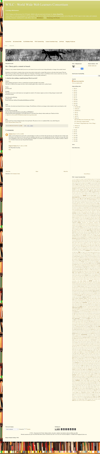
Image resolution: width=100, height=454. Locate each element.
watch (96, 393)
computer (79, 222)
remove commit (74, 343)
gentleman (75, 259)
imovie (88, 271)
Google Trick (86, 261)
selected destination (91, 356)
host (78, 267)
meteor (73, 303)
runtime (89, 348)
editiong (98, 243)
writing (80, 399)
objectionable (77, 318)
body (78, 207)
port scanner (97, 329)
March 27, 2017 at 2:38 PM (18, 134)
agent (91, 188)
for (98, 253)
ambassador (87, 191)
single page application (88, 360)
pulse (73, 337)
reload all (93, 342)
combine (77, 219)
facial (94, 250)
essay (10, 139)
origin (92, 321)
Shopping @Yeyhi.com (70, 41)
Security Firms (96, 352)
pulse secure (76, 337)
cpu (75, 227)
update (79, 384)
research (95, 343)
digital (73, 237)
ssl (89, 366)
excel (73, 249)
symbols (81, 370)
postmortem (77, 330)
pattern (92, 323)
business (81, 210)
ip (79, 276)
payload (95, 324)
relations (98, 341)
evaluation (94, 247)
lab (82, 287)
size (92, 360)
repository (89, 343)
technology (74, 374)
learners (90, 290)
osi (96, 321)
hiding (92, 265)
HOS (76, 267)
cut (81, 229)
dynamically (74, 243)
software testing (88, 362)
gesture (82, 259)
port (94, 329)
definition (92, 231)
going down (77, 261)
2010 (75, 141)
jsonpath (97, 284)
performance (96, 325)
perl (75, 326)
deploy (98, 233)
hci (90, 264)
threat (88, 377)
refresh (79, 341)
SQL (87, 366)
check (80, 215)
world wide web (89, 397)
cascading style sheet (87, 211)
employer (93, 245)
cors (79, 226)
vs (80, 392)
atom (88, 201)
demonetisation (77, 233)
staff (91, 366)
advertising (78, 188)
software (77, 362)
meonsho (80, 302)
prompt (76, 336)
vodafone (73, 392)
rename (82, 344)
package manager (95, 322)
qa (85, 337)
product (89, 333)
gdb (85, 257)
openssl (95, 319)
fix (81, 253)
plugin (75, 329)
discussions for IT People (81, 238)
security (92, 352)
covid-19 (92, 226)
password (87, 324)
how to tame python (78, 268)
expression (94, 249)
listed (97, 291)
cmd (75, 218)
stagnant (93, 366)
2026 (75, 88)
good (80, 261)
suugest (73, 370)
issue (94, 276)
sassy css (91, 349)
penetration (82, 325)
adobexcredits (93, 187)
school (73, 350)
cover (83, 226)
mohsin (91, 307)
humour (96, 268)
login (82, 294)
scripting (88, 350)
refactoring (74, 341)
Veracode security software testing (81, 386)
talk (92, 372)
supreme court (95, 369)
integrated (96, 273)
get (83, 259)
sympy (84, 370)
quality (88, 337)
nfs (93, 311)
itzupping (84, 280)
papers (82, 323)
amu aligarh (94, 191)
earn (79, 243)
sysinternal (87, 370)
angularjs (76, 193)
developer (84, 234)
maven (82, 301)
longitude (87, 294)
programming (84, 334)
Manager (85, 298)
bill (85, 206)
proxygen (92, 336)
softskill (73, 362)
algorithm (74, 189)
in (95, 271)
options (85, 321)
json (88, 285)
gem (89, 257)
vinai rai (80, 388)
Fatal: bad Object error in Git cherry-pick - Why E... (84, 119)
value (84, 385)
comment (75, 221)
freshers (75, 256)
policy (81, 329)
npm (94, 315)
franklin (85, 255)
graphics (97, 261)
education (73, 245)
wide (90, 396)
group (73, 263)
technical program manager (89, 373)
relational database (94, 341)
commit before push (84, 221)
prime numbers (76, 331)
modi (75, 306)
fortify (79, 255)
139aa (93, 180)
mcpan (85, 301)
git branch (91, 259)
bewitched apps (80, 206)
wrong (83, 399)
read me (93, 338)
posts (80, 330)
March (76, 118)
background (90, 203)
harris (89, 264)
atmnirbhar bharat (84, 201)
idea (82, 269)
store (82, 368)
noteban (84, 315)
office (94, 318)
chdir (97, 214)
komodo (77, 287)
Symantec (78, 370)
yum (82, 400)
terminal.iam (78, 376)
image (80, 271)
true (76, 381)
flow (89, 253)
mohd (80, 306)
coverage (85, 226)
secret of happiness (85, 352)
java (96, 280)
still (78, 368)
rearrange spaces (81, 340)
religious (87, 342)
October (76, 108)
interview (96, 275)
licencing (78, 291)
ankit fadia (88, 193)
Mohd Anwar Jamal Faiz (78, 81)
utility (97, 384)
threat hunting (92, 377)
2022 (75, 96)
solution (96, 364)
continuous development (94, 223)
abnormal (78, 183)
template (92, 374)
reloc (95, 342)
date (81, 230)
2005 (73, 181)
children (96, 215)
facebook (88, 250)
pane (80, 324)
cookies (89, 225)
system (90, 370)
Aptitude (78, 199)
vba (93, 385)
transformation (92, 380)
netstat (73, 311)
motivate (75, 309)
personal (81, 326)
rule (78, 348)
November (77, 106)
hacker (96, 263)
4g (89, 181)
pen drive (78, 325)
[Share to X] (30, 125)
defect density (78, 231)
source (75, 365)
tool (97, 378)
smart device (74, 361)
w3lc (93, 392)
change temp (96, 213)
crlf (88, 227)
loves (97, 294)
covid (90, 226)
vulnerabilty (88, 392)
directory (82, 237)
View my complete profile (77, 83)
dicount (88, 235)
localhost (95, 293)
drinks (90, 242)
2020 (75, 99)
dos (79, 239)
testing (91, 376)
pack (88, 322)
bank (73, 205)
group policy (76, 263)
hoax (97, 265)
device (78, 235)
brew (93, 207)
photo (97, 326)
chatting (95, 214)
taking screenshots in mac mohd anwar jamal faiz (80, 372)
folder (94, 253)
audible (96, 201)
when (79, 396)
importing (93, 271)
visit (73, 389)
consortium (80, 223)
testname (97, 376)
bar (74, 205)
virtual (86, 388)
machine (89, 295)
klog (99, 286)
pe (76, 325)
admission (73, 184)
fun (94, 256)
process (77, 333)
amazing (80, 191)
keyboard (75, 286)
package (90, 322)
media (91, 301)
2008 (75, 181)
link (89, 291)
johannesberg (78, 284)
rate (99, 337)
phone (92, 326)
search (75, 352)
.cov (74, 179)
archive (85, 199)
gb (83, 257)
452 (88, 181)
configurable (91, 222)
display (97, 238)
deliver (73, 233)
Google (82, 261)
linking (92, 291)
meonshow (84, 302)
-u (73, 179)
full (90, 256)
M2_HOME (77, 295)
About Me (11, 45)
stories (84, 368)
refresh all (82, 341)
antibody (78, 195)
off (86, 318)
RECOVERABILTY (94, 340)
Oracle (87, 321)
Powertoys (88, 330)
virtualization (90, 388)
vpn (79, 392)
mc (83, 301)
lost (91, 294)
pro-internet (97, 331)
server (73, 357)
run (82, 348)
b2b (87, 203)
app (80, 198)
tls (88, 378)
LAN (98, 287)
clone (95, 217)
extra (73, 250)
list (95, 291)
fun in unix (97, 256)
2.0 (99, 180)
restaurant (95, 345)
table (92, 370)
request (92, 344)
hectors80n (96, 264)
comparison (90, 221)
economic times (88, 243)
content (86, 223)
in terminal (97, 271)
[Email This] (27, 125)
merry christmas (92, 302)
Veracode (73, 386)
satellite (94, 349)
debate (85, 230)
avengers (98, 202)
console (77, 223)
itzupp (81, 280)
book (80, 207)
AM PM (77, 191)
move (80, 309)
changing (78, 214)
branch (85, 207)
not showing (77, 315)
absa (81, 183)
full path (92, 256)
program (73, 334)
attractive (90, 201)
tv (82, 381)
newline (89, 311)
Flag (83, 253)
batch (86, 205)
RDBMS (75, 338)
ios (77, 276)
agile (93, 188)
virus (94, 388)
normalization (97, 314)
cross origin (91, 227)
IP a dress (82, 276)
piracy (90, 327)
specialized (94, 365)
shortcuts (94, 358)
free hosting (97, 255)
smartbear (83, 361)
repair (84, 343)
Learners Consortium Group (51, 41)
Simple (79, 360)
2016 (75, 129)
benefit (98, 205)
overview (81, 322)
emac (88, 245)
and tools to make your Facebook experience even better (82, 192)
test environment (87, 376)
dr (88, 242)
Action (93, 183)
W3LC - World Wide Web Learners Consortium (36, 4)
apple (85, 198)
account (86, 183)
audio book (74, 202)
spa (80, 365)
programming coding (91, 334)
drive (93, 242)
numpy (95, 317)
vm (93, 390)
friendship (81, 256)
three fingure (97, 377)
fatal (83, 252)
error (74, 247)
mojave (94, 307)
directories (79, 237)
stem (77, 368)
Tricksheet (73, 381)
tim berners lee (77, 378)
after (89, 188)
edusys (79, 245)
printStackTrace (87, 331)
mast (99, 299)
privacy (93, 331)
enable (99, 245)
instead (93, 273)
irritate (92, 276)
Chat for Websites (87, 173)
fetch (91, 252)
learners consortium (95, 290)
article (88, 199)
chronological (77, 217)
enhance (88, 246)
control (77, 225)
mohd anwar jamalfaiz (86, 307)
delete (95, 231)
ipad (84, 276)
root (80, 346)
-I (72, 179)
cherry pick (89, 215)
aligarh (81, 189)
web (73, 395)
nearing (93, 310)
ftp (86, 256)
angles (98, 192)
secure (89, 352)
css (98, 227)
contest (89, 223)
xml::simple (89, 399)
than (75, 377)
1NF (97, 180)
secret (81, 352)
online (74, 320)
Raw (72, 338)
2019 (75, 101)
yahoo (73, 400)
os (95, 321)
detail (80, 234)
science (75, 350)
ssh (88, 366)
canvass (79, 211)
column (73, 219)
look (90, 294)
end (81, 246)
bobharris (75, 207)
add (95, 183)
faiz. (81, 252)
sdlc (72, 352)
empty (96, 245)
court (81, 226)
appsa (73, 199)
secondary (77, 352)
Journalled (84, 284)
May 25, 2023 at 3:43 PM (22, 145)
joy (86, 284)
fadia (96, 250)
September (77, 110)
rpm (75, 348)
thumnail (73, 378)
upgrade (81, 384)
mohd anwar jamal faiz (77, 308)
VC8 (97, 385)
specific (98, 365)
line (82, 291)
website (93, 395)
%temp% (82, 179)
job (75, 284)
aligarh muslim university (88, 189)
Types (85, 381)
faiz (79, 252)
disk (94, 238)
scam (98, 349)
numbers (92, 317)
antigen (81, 195)
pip (85, 327)
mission (78, 305)
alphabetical (74, 191)
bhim (84, 206)
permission (78, 326)
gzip (84, 263)
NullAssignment (84, 317)
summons (90, 369)
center (77, 213)
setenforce (82, 357)
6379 (93, 181)
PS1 (95, 336)
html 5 (88, 268)
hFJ (72, 265)
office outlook (97, 318)
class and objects (87, 217)
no (98, 311)
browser (96, 207)
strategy (91, 368)
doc (72, 239)
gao (78, 257)
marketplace (87, 299)
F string (81, 250)
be (89, 205)
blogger (97, 206)
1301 (89, 180)
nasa (82, 310)
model (73, 306)
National (84, 310)
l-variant (80, 287)
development (74, 235)
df (82, 235)
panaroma (73, 323)
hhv (81, 265)
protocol (87, 336)
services (78, 357)
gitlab (89, 260)
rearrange (76, 340)
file (95, 252)
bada (96, 203)
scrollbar (94, 350)
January (76, 127)
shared (75, 358)
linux (94, 291)
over (73, 322)
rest (90, 345)
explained (90, 249)
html (86, 268)
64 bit (95, 181)
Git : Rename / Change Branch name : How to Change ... (85, 123)
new (78, 311)
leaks (88, 290)
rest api (92, 345)
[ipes (78, 179)
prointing (73, 336)
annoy (92, 193)
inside (95, 272)
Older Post (66, 171)
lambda (84, 287)
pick (79, 327)
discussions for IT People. (90, 238)
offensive (89, 318)
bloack (91, 206)
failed (98, 250)
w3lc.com (96, 392)
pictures (81, 327)
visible (99, 388)
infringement (87, 272)
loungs (93, 294)
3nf (86, 181)
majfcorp (84, 297)
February (77, 125)
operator (79, 321)
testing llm (94, 376)
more (73, 309)
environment (96, 246)
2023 (75, 94)
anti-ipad (75, 195)
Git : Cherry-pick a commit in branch (81, 121)
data (95, 229)
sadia (93, 348)
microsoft (89, 303)
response (84, 345)
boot (81, 207)
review (98, 345)
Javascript (74, 282)
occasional (82, 318)
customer (79, 229)
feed (86, 252)
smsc (93, 361)
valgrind (76, 385)
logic (80, 294)
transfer (88, 380)
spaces (85, 365)
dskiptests (95, 242)
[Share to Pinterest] (32, 125)
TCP (74, 373)
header (93, 264)
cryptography (96, 227)
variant (91, 385)
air (96, 188)
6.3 (91, 181)
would (77, 399)
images (82, 271)
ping (83, 327)
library (76, 291)
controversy (84, 225)
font (95, 253)
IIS (91, 269)
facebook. (91, 250)
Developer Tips (95, 234)
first (78, 253)
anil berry (79, 193)
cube (73, 229)
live (81, 292)
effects (84, 245)
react (82, 338)
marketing (83, 299)
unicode (82, 383)
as (97, 199)
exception (76, 249)
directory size (87, 237)
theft (77, 377)
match (73, 301)
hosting (80, 267)
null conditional (78, 317)
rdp (77, 338)
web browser (79, 394)
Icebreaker (78, 269)
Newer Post (8, 171)
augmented (78, 202)
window (96, 396)
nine (96, 311)
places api (95, 327)
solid (94, 364)
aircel (98, 188)
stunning (73, 369)
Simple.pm (82, 360)
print (83, 331)
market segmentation (78, 299)
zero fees (85, 400)
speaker (91, 365)
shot (97, 358)
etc (88, 247)
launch (76, 290)
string (96, 368)
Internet (86, 275)
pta (96, 336)
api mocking (77, 198)
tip (85, 378)
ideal (84, 269)
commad (86, 219)
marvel (94, 299)
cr (76, 227)
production (92, 333)
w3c (91, 392)
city (82, 217)
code (77, 218)
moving (85, 309)
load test (85, 292)
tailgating (96, 370)
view (78, 388)
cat (95, 211)
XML (86, 399)
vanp (86, 385)
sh (97, 357)
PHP (99, 326)
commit (79, 221)
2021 (75, 97)
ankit (86, 194)
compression (74, 222)
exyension (78, 250)
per (92, 325)
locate (73, 294)
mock (91, 305)
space (82, 365)
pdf (75, 325)
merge (89, 302)
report (86, 344)
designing (73, 234)
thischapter (80, 377)
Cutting (88, 229)
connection (74, 223)
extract (75, 250)
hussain (98, 268)
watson (98, 393)
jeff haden (98, 283)
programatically (78, 334)
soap (98, 361)
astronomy (79, 201)
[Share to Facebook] (31, 125)
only (77, 319)
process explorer (81, 333)
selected (86, 356)
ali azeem (77, 189)
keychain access (87, 286)
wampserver (76, 393)
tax (72, 373)
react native (88, 338)
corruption (76, 226)
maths (79, 301)
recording (85, 340)
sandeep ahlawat (84, 349)
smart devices (79, 361)
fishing (80, 253)
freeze (73, 256)
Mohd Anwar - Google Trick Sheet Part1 (89, 306)
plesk (73, 329)
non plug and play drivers (90, 314)
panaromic (77, 323)
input (93, 272)
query (91, 337)
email (90, 245)
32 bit (82, 181)
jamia (94, 280)
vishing (96, 388)
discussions (74, 238)
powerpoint (85, 330)
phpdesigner (76, 327)
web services (84, 394)
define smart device (87, 231)
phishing (88, 326)
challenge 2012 (88, 213)
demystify (81, 233)
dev (81, 234)
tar (95, 372)
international (83, 275)
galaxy (77, 257)
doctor (75, 239)
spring (85, 366)
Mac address (84, 295)
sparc (89, 365)
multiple (93, 309)
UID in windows (90, 381)
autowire (94, 202)
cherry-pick (93, 215)
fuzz (75, 257)
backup (93, 203)
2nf (80, 181)
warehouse (80, 393)
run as (84, 348)
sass (89, 349)
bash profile (79, 205)
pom (86, 329)
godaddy (73, 261)
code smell (84, 218)
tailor (99, 370)
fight (93, 252)
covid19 (95, 226)
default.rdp (74, 231)
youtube (79, 400)
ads (96, 187)
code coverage (80, 218)
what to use (76, 396)
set (80, 357)
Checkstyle (83, 215)
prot (82, 336)
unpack (73, 384)
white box (81, 396)
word (83, 397)
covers (88, 226)
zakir (83, 400)
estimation (86, 247)
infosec (83, 272)
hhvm (83, 265)
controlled (79, 225)
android (93, 192)
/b (79, 179)
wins (76, 397)
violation (83, 388)
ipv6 (90, 276)
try (77, 381)
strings (99, 368)
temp (84, 374)
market (73, 299)
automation (91, 202)
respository (87, 345)
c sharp (92, 210)
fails (75, 252)
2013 (75, 135)
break (87, 207)
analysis (97, 191)
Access (83, 183)
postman (73, 330)
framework (82, 255)
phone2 (94, 326)
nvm (97, 317)
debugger (91, 230)
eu (92, 247)
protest (85, 336)
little (78, 292)
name (75, 310)
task (97, 372)
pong (88, 329)
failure (77, 252)
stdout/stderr (74, 368)
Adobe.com (89, 187)
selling (98, 356)
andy (96, 192)
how (84, 267)
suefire (81, 369)
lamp (88, 287)
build (76, 210)
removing (78, 343)
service (76, 357)
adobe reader (85, 187)
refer (76, 341)
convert (87, 225)
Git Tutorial (77, 260)
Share (73, 358)
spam (87, 365)
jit (73, 284)
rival (78, 346)
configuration (96, 222)
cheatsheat (77, 215)
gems (91, 257)
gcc (84, 257)
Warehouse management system (87, 393)
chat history (85, 214)
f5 (83, 250)
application (89, 198)
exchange (79, 249)
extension (97, 249)
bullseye (78, 210)
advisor (81, 188)
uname (97, 381)
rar (98, 337)
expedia (84, 249)
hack (90, 263)
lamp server (91, 287)
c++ (95, 210)
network (75, 311)
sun (92, 369)
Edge (96, 243)
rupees (91, 348)
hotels (83, 267)
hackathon (92, 263)
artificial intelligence (93, 199)
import (90, 271)
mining (73, 305)
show (99, 358)
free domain (93, 255)
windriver (73, 397)
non (85, 314)
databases (78, 230)
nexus (92, 311)
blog (95, 206)
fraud (88, 255)
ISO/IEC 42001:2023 (92, 65)
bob (72, 207)
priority (91, 331)
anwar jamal (93, 195)
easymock (81, 243)
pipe (88, 327)
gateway (81, 257)
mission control (82, 305)
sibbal (73, 360)
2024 (75, 92)
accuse (89, 183)
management (81, 298)
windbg (93, 396)
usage (85, 384)
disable (90, 237)
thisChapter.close (84, 377)
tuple (79, 381)
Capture (82, 211)
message (97, 302)
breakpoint (90, 207)
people (91, 325)
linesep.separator (86, 291)
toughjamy (77, 380)
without (78, 397)
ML (89, 305)
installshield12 (89, 273)
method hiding (79, 303)
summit (86, 369)
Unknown (11, 134)
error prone (81, 247)
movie (82, 309)
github (80, 260)
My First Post (8, 41)
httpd (90, 268)
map (93, 298)
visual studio (95, 389)
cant (77, 211)
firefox (76, 253)
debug (88, 230)
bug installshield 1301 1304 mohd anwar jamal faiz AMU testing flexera (86, 209)
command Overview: (95, 219)
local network (91, 292)
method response (85, 303)
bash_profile (83, 205)
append (83, 198)
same (77, 349)
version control (93, 386)
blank (89, 206)
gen (92, 257)
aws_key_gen (83, 203)
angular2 (73, 193)
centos (80, 213)
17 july (96, 180)
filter (98, 252)
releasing (73, 342)
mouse (78, 309)
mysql (73, 310)
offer (92, 318)
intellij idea (79, 275)
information (80, 272)
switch (76, 370)
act (91, 183)
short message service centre (88, 358)
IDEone (87, 269)
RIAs (74, 346)
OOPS (80, 319)
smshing (96, 361)
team (76, 373)
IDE (81, 269)
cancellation (74, 211)
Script (85, 350)
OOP (78, 319)
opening (88, 320)
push (79, 337)
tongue (96, 378)
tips (87, 378)
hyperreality (74, 269)
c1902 (97, 210)
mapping (95, 298)
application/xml (93, 198)
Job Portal (61, 41)
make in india (96, 297)
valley (82, 385)
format (73, 255)
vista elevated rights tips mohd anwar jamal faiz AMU (82, 389)
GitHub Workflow (85, 260)
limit (81, 291)
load (83, 293)
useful (89, 384)
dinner (75, 237)
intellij (76, 275)
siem (75, 360)
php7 (73, 327)
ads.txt (98, 187)
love (95, 294)
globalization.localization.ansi (95, 260)
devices (80, 235)
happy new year (80, 264)
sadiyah (97, 348)
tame (94, 372)
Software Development (82, 362)
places (93, 327)
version (89, 386)
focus (91, 253)
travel (96, 380)
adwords (84, 188)
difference (96, 235)
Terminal (73, 376)
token (93, 378)
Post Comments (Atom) (15, 173)
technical (82, 373)
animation (83, 193)
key (72, 286)
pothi (82, 330)
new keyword (82, 311)
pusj (80, 337)
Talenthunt (90, 372)
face (84, 250)
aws (79, 203)
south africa (78, 365)
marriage (91, 299)
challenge (84, 213)
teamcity (79, 373)
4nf (90, 181)
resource (77, 345)
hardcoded (86, 264)
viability (73, 388)
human (93, 268)
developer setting (89, 234)
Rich (76, 346)
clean (91, 217)
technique (96, 373)
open (82, 320)
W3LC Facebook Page (39, 41)
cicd (80, 217)
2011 (75, 139)
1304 (91, 180)
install (98, 272)
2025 (75, 90)
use (87, 384)
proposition (80, 336)
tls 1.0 (90, 378)
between (76, 206)
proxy (90, 336)
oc (80, 318)
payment (98, 323)
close (97, 217)
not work (80, 315)
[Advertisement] (54, 30)
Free (90, 255)
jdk (96, 283)
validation (79, 385)
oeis (85, 318)
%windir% (85, 179)
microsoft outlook (94, 303)
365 (83, 181)
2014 (75, 133)
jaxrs (94, 283)
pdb (74, 325)
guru (83, 263)
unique (85, 382)
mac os (87, 295)
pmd (77, 329)
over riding (75, 322)
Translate (28, 429)
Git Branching (95, 259)
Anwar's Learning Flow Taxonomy (90, 197)
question (93, 337)
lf (74, 291)
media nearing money (95, 301)
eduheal (77, 245)
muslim (96, 309)
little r (80, 292)
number (88, 317)
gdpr (87, 257)
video (76, 388)
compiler (96, 221)
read (91, 338)
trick (98, 380)
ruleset (80, 348)
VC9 (98, 385)
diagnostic (85, 235)
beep (90, 205)
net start (98, 310)
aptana (75, 199)
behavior (95, 205)
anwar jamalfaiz (82, 197)
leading (86, 290)
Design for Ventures (13, 145)
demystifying (86, 233)
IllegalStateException (75, 271)
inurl (99, 275)
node (74, 313)
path (90, 323)
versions (98, 386)
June (76, 112)
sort (72, 365)
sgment (96, 357)
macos (93, 295)
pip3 (86, 327)
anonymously (95, 193)
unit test (89, 383)
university (92, 383)
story (86, 368)
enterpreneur (92, 246)
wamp (73, 393)
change (92, 213)
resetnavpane (74, 345)
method (76, 303)
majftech (87, 297)
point (79, 329)
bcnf (88, 205)
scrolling (97, 350)
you (75, 400)
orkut (94, 321)
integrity (73, 275)
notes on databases (89, 315)
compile (93, 221)
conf (87, 222)
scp (77, 350)
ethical (90, 247)
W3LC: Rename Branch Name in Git (13, 122)
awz (85, 203)
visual (92, 389)
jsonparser (94, 284)
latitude (73, 290)
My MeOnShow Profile (28, 41)
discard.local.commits (95, 237)
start (96, 366)
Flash (85, 253)
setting (86, 357)
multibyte (90, 309)
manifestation (89, 298)
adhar (97, 183)
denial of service (91, 233)
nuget (98, 315)
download (81, 239)
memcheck (74, 302)
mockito (96, 305)
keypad (92, 286)
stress (94, 368)
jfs (72, 284)
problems (74, 333)
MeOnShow (40, 18)
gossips (90, 261)
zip (91, 400)
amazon (83, 191)
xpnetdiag (95, 399)
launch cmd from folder (81, 290)
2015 (75, 131)
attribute (93, 201)
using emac (92, 384)
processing (86, 333)
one (72, 319)
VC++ (95, 385)
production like (97, 333)
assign (73, 201)
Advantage (74, 188)
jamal (90, 281)
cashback (93, 211)
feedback (88, 252)
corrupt (73, 226)
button (84, 210)
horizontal (73, 267)
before (93, 205)
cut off (83, 229)
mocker (93, 305)
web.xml (87, 394)
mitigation (87, 305)
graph (95, 261)
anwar (84, 195)
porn (92, 329)
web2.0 (90, 394)
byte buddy (89, 210)
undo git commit (77, 382)
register (85, 341)
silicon (77, 360)
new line (85, 311)
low (98, 294)
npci (92, 315)
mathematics (76, 301)
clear (93, 217)
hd (91, 264)
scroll (91, 350)
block (93, 206)
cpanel (73, 227)
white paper (85, 396)
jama (87, 280)
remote (98, 342)
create (78, 227)
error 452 (77, 247)
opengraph (85, 319)
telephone (78, 374)
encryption (78, 246)
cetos (82, 213)
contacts (84, 223)
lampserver (95, 287)
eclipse (84, 243)
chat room (89, 214)
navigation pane (88, 310)
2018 (75, 103)
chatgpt (92, 214)
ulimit (95, 381)
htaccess (83, 268)
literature (75, 292)
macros (95, 295)
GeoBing (79, 259)
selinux (95, 356)
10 (94, 179)
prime (73, 331)
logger (78, 294)
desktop (77, 234)
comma (84, 219)
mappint (98, 298)
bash (76, 205)
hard (83, 264)
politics (84, 329)
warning (93, 393)
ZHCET (88, 400)
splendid (82, 366)
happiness (76, 264)
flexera (88, 253)
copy (93, 225)
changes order (74, 214)
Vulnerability (83, 392)
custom (76, 229)
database (97, 229)
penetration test (87, 325)
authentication (83, 202)
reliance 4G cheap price (82, 342)
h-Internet (87, 263)
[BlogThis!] (28, 125)
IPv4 (86, 276)
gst (79, 263)
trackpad (85, 380)
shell (82, 358)
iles (92, 269)
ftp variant (88, 256)
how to (87, 267)
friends (78, 256)
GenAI (94, 257)
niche (95, 311)
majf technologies (79, 297)
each (77, 243)
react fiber (84, 338)
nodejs (77, 313)
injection (90, 272)
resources (81, 345)
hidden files (89, 265)
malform (73, 298)
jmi (74, 284)
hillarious (94, 265)
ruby (77, 348)
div (98, 238)
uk (93, 381)
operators (82, 321)
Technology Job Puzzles (53, 18)
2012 (75, 137)
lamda (86, 287)
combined (80, 219)
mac (80, 295)
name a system (79, 310)
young (77, 400)
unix (95, 383)
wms (81, 397)
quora (96, 337)
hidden (86, 265)
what (98, 394)
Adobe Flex (88, 185)
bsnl (98, 207)
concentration (84, 222)
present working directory (94, 330)
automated (87, 202)
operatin (97, 319)
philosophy (85, 326)
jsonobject (90, 284)
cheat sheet (74, 215)
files (96, 252)
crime (87, 227)
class (83, 217)
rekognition (88, 341)
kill (97, 286)
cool (92, 225)
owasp (85, 322)
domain (77, 239)
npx (96, 315)
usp (94, 384)
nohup (79, 313)
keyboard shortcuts (80, 286)
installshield (85, 273)
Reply (10, 141)
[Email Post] (25, 125)
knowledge (74, 287)
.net (76, 179)
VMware (95, 390)
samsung (79, 349)
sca (96, 349)
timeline (83, 378)
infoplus (76, 272)
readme (96, 338)
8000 (97, 181)
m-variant (73, 295)
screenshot (82, 350)
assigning (75, 201)
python (84, 337)
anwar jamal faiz (76, 197)
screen (79, 350)
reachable (79, 338)
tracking (81, 380)
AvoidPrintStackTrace (75, 203)
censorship (74, 213)
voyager (77, 392)
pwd (82, 337)
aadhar (76, 183)
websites (96, 394)
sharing (78, 358)
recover (89, 340)
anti (72, 195)
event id (97, 247)
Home (5, 45)
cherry (86, 215)
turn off (81, 381)
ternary (81, 376)
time (81, 378)
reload (90, 342)
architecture (81, 199)
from (84, 256)
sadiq (95, 348)
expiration (87, 249)
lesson (73, 291)
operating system (74, 321)
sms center (90, 361)
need (95, 310)
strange (89, 368)
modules (78, 306)
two (83, 381)
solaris (92, 364)
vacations (73, 385)
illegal (94, 269)
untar (75, 384)
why (88, 396)
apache (98, 197)
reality (73, 340)
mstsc (87, 309)
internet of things (91, 275)
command (90, 219)
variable (88, 385)
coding (87, 218)
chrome (73, 217)
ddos (83, 230)
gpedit (92, 261)
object (73, 318)
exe (81, 249)
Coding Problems (91, 218)
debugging (95, 230)
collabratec (96, 218)
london (84, 294)
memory (77, 302)
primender (81, 331)
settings (93, 357)
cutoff (85, 229)
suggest (84, 369)
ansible (98, 193)
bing (87, 206)
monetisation (97, 307)
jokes (82, 284)
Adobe (77, 184)
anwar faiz (89, 195)
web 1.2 (75, 394)
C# (93, 210)
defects (82, 231)
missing (76, 305)
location (75, 294)
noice (81, 313)
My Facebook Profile (17, 41)
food (97, 253)
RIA (72, 346)
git (88, 259)
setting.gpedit (89, 357)
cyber (90, 229)
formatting (76, 255)
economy (93, 243)
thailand (73, 377)
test (83, 376)
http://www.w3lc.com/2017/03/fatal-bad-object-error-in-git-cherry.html (22, 115)
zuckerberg (93, 400)
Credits (84, 227)
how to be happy (91, 267)
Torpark (73, 380)
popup (90, 329)
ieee (89, 269)
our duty (98, 321)
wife (91, 396)
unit (86, 382)
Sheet (80, 358)
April (76, 116)
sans (87, 349)
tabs (94, 370)
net (96, 310)
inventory (75, 276)
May (76, 114)
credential (81, 227)
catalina (98, 211)
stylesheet (78, 369)
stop (80, 368)
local (88, 292)
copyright (96, 225)
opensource (92, 319)
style (76, 369)
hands (73, 264)
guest (81, 263)
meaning (88, 301)
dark (92, 229)
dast (93, 229)
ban (98, 203)
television (81, 374)
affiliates (87, 188)
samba (75, 349)
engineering (84, 246)
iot (78, 276)
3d (85, 181)
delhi (97, 231)
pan (98, 322)
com (75, 219)
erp (72, 247)
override (78, 322)
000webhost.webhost (90, 179)
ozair (86, 322)
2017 (75, 105)
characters (81, 214)
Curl (74, 229)
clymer (73, 218)
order (89, 321)
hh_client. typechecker (77, 265)
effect (82, 245)
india (73, 272)
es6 (83, 247)
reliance (76, 342)
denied (96, 233)
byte (86, 210)
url (83, 384)
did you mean (92, 235)
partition (84, 323)
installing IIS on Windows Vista (77, 273)
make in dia (92, 297)
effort (86, 245)
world (85, 397)
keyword (94, 286)
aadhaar (73, 183)
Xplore (92, 399)
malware (76, 298)
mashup (96, 299)
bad (95, 203)
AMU (90, 191)
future (73, 257)
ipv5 (88, 276)
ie (88, 269)
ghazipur (86, 259)
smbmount (87, 361)
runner (86, 348)
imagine (85, 271)
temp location (88, 374)
